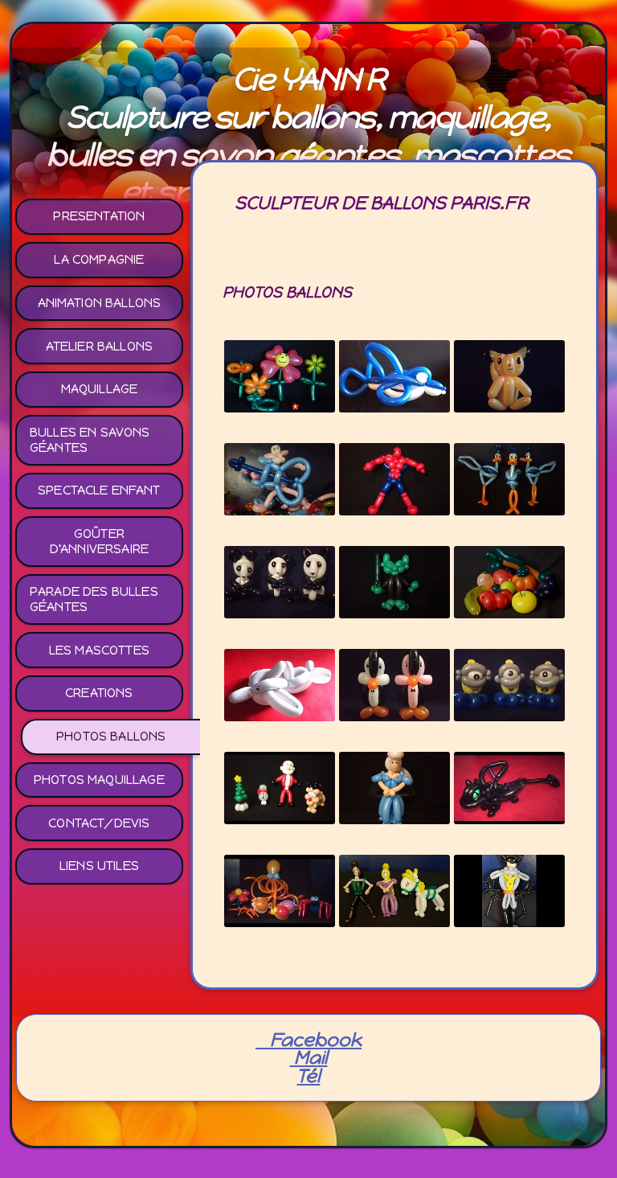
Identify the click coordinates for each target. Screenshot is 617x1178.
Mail (308, 1057)
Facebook (308, 1039)
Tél (308, 1076)
